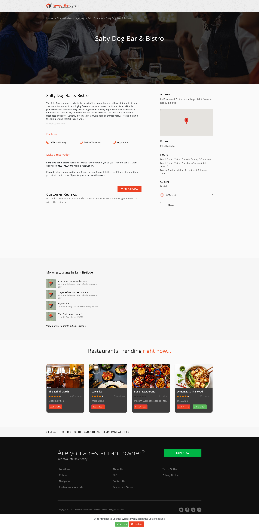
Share (171, 205)
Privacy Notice (170, 475)
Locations (64, 469)
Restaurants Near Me (71, 487)
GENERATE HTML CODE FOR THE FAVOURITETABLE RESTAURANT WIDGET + (87, 432)
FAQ (115, 475)
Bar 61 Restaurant (144, 391)
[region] (186, 124)
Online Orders (199, 407)
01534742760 (167, 146)
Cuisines (63, 475)
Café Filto (96, 391)
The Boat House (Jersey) (70, 314)
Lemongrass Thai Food (190, 391)
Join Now (182, 453)
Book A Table (55, 407)
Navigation (65, 481)
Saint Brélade (95, 18)
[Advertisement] (93, 216)
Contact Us (119, 481)
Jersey (81, 18)
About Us (118, 469)
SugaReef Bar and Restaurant (73, 292)
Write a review (129, 189)
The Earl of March (59, 391)
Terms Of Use (169, 469)
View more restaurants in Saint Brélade (66, 325)
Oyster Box (63, 303)
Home (49, 18)
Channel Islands (65, 18)
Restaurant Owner (123, 487)
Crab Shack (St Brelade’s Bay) (72, 281)
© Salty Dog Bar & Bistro (55, 124)
